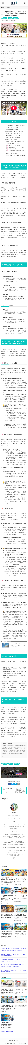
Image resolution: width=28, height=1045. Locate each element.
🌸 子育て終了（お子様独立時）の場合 (16, 150)
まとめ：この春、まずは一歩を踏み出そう (15, 155)
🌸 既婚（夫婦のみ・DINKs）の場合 (15, 147)
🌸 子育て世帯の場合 (12, 149)
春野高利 (14, 812)
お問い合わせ (16, 1040)
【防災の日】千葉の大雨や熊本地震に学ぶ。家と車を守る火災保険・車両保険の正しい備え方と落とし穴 (13, 949)
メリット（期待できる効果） (13, 137)
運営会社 (11, 1040)
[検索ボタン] (25, 3)
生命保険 (10, 18)
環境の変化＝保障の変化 (12, 129)
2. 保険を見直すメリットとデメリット (14, 135)
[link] (14, 858)
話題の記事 (16, 18)
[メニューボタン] (3, 3)
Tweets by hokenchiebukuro (7, 1031)
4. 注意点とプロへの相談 (11, 153)
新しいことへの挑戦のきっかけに (14, 133)
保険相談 (5, 18)
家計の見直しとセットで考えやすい (15, 131)
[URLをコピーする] (18, 784)
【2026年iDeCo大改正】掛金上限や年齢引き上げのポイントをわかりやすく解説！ (18, 645)
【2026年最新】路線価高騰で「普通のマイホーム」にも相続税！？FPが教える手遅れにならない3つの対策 (14, 960)
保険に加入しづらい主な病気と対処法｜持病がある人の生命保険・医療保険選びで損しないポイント (13, 965)
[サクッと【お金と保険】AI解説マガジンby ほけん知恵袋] (14, 3)
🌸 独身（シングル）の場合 (13, 145)
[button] (9, 784)
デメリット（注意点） (12, 139)
